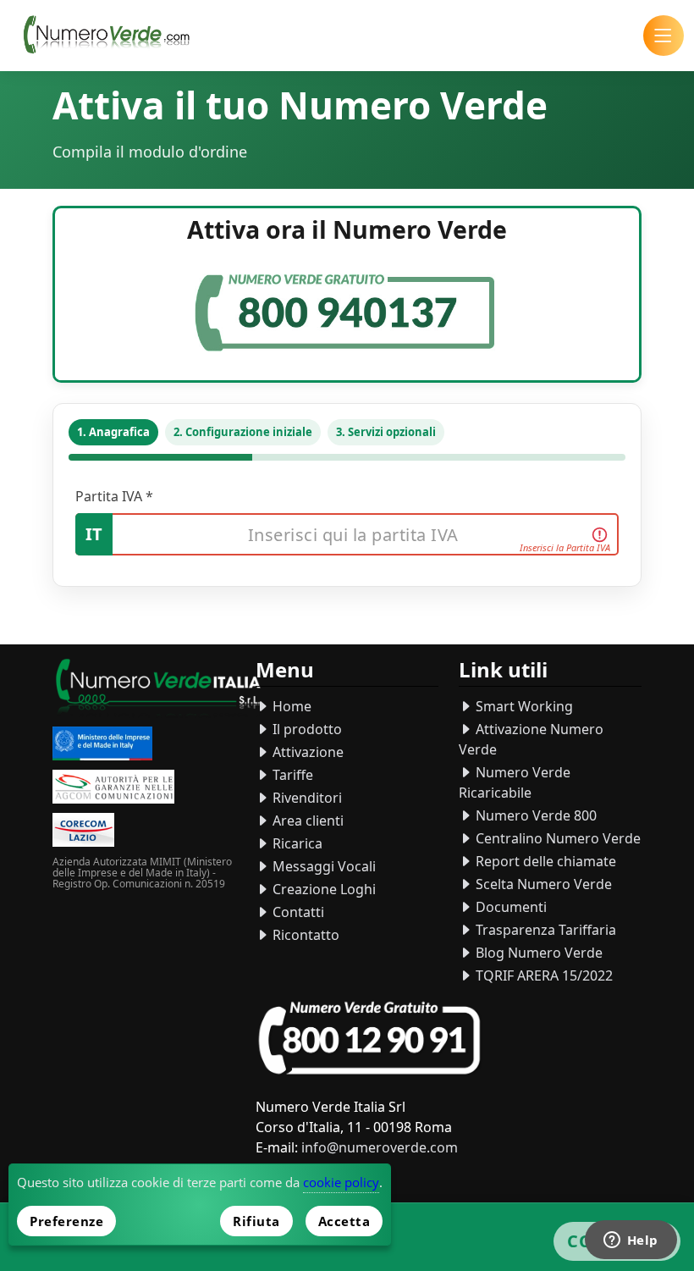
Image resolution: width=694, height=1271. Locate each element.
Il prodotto (305, 729)
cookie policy (341, 1182)
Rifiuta (256, 1221)
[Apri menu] (663, 35)
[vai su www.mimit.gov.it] (102, 746)
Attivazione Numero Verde (531, 739)
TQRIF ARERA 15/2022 (542, 975)
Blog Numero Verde (537, 952)
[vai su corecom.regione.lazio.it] (83, 832)
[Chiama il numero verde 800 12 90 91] (369, 1038)
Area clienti (306, 820)
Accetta (344, 1221)
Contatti (296, 912)
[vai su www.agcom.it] (113, 789)
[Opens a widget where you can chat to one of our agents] (630, 1241)
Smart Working (522, 706)
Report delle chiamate (544, 861)
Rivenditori (305, 797)
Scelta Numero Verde (542, 884)
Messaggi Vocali (322, 866)
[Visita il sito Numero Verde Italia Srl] (158, 689)
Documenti (509, 907)
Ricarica (295, 843)
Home (290, 706)
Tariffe (291, 774)
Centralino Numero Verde (556, 838)
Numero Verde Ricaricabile (514, 782)
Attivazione (306, 752)
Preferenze (66, 1221)
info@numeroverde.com (379, 1147)
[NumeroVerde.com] (111, 35)
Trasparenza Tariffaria (544, 929)
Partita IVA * (114, 496)
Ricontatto (304, 935)
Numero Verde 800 (534, 815)
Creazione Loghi (322, 889)
